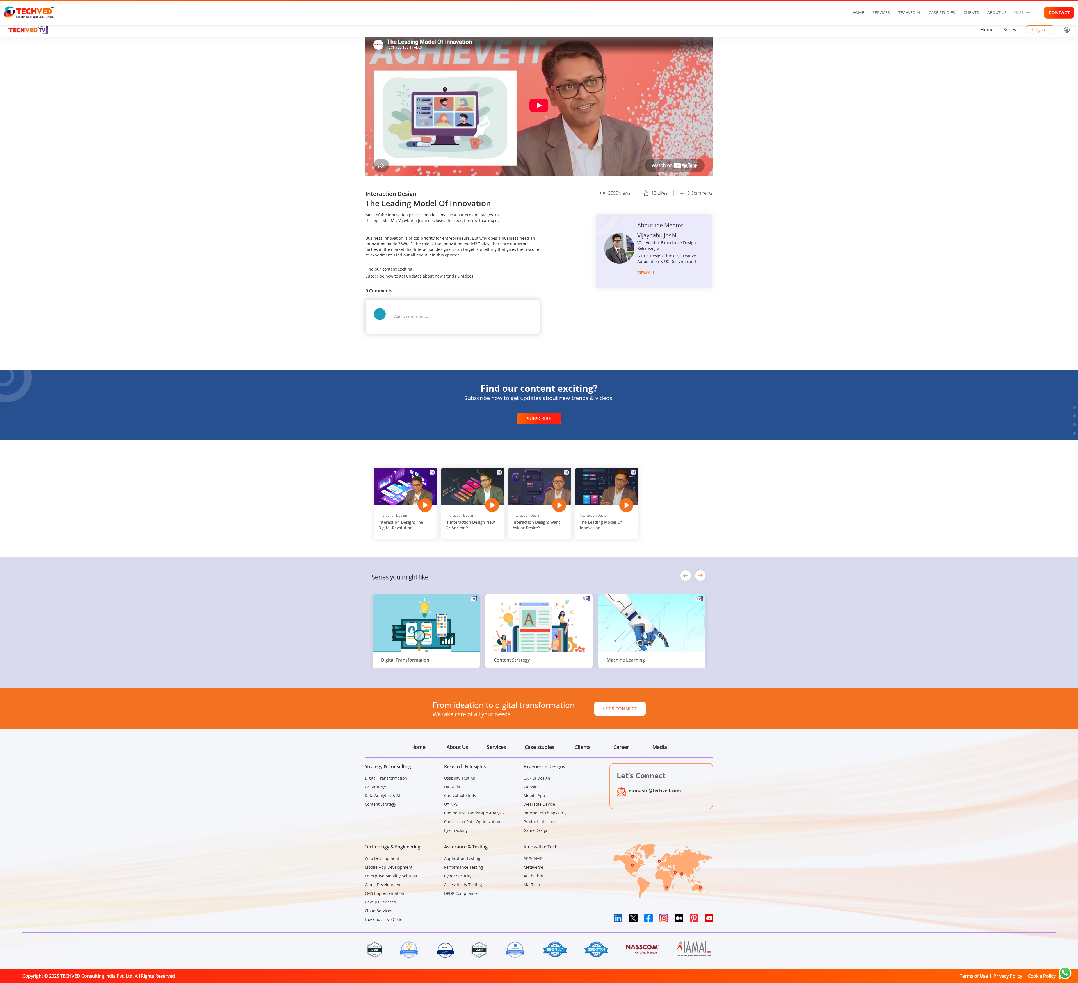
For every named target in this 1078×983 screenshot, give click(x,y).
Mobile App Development (388, 867)
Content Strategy (380, 804)
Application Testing (462, 858)
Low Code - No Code (383, 919)
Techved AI (909, 12)
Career (621, 747)
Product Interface (540, 821)
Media (659, 747)
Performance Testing (463, 867)
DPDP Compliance (461, 893)
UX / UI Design (537, 778)
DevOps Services (380, 902)
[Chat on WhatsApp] (1065, 973)
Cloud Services (378, 910)
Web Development (382, 858)
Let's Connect (620, 709)
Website (531, 786)
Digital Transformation (386, 778)
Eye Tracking (456, 830)
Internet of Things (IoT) (545, 813)
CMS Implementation (384, 893)
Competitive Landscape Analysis (474, 813)
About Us (997, 12)
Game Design (536, 830)
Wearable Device (539, 804)
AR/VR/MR (533, 858)
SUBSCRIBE (539, 419)
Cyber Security (457, 875)
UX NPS (451, 804)
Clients (971, 12)
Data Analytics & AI (382, 795)
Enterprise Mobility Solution (391, 875)
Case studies (942, 12)
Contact (1059, 13)
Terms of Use (974, 976)
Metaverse (533, 867)
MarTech (532, 884)
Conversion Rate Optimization (472, 821)
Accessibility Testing (463, 884)
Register (1040, 30)
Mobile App (534, 795)
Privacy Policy (1008, 976)
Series (1009, 30)
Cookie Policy (1042, 976)
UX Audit (452, 786)
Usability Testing (459, 778)
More (1018, 12)
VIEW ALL (646, 272)
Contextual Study (460, 795)
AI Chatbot (533, 875)
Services (881, 12)
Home (858, 12)
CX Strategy (375, 786)
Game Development (383, 884)
